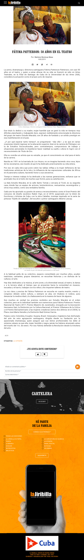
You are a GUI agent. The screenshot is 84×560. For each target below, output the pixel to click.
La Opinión (17, 341)
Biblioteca (10, 450)
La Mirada (10, 443)
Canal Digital (49, 443)
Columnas (48, 448)
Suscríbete (42, 455)
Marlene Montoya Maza (44, 57)
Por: (33, 57)
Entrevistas (11, 448)
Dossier (9, 446)
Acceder (42, 401)
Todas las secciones (14, 436)
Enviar (77, 366)
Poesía (8, 441)
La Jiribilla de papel (14, 439)
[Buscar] (79, 3)
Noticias (47, 446)
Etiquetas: (8, 341)
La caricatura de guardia (54, 439)
